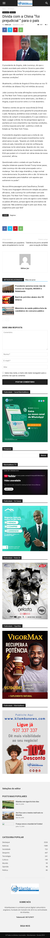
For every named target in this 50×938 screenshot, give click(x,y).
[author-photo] (25, 265)
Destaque (11, 9)
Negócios (13, 215)
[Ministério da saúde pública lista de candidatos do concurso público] (8, 311)
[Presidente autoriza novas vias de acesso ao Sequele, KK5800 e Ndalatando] (8, 289)
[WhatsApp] (20, 30)
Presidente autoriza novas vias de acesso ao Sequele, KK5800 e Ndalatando (30, 288)
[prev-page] (3, 319)
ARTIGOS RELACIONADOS (13, 280)
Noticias (12, 12)
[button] (4, 3)
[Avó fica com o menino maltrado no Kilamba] (8, 816)
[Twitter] (10, 30)
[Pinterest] (15, 30)
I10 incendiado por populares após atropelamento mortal (13, 244)
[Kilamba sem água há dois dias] (8, 804)
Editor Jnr (8, 24)
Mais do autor (30, 280)
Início (4, 9)
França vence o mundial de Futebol (29, 824)
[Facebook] (4, 30)
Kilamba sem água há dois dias (27, 802)
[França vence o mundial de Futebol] (8, 827)
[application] (25, 482)
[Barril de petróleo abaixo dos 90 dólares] (8, 300)
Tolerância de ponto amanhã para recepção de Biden (37, 244)
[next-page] (7, 319)
